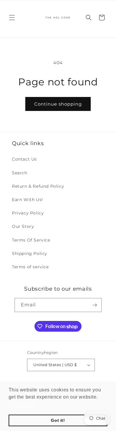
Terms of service (30, 266)
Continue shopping (58, 104)
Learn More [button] (22, 405)
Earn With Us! (27, 199)
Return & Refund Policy (38, 186)
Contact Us (24, 159)
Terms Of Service (31, 240)
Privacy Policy (28, 213)
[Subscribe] (94, 305)
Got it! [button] (58, 420)
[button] (11, 17)
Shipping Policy (29, 253)
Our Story (23, 226)
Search (19, 172)
